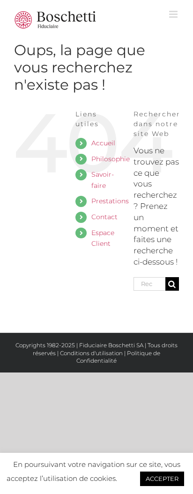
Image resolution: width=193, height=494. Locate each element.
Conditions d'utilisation (91, 353)
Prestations (110, 201)
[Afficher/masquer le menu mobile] (174, 14)
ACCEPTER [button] (162, 478)
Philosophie (110, 159)
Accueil (103, 143)
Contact (104, 217)
